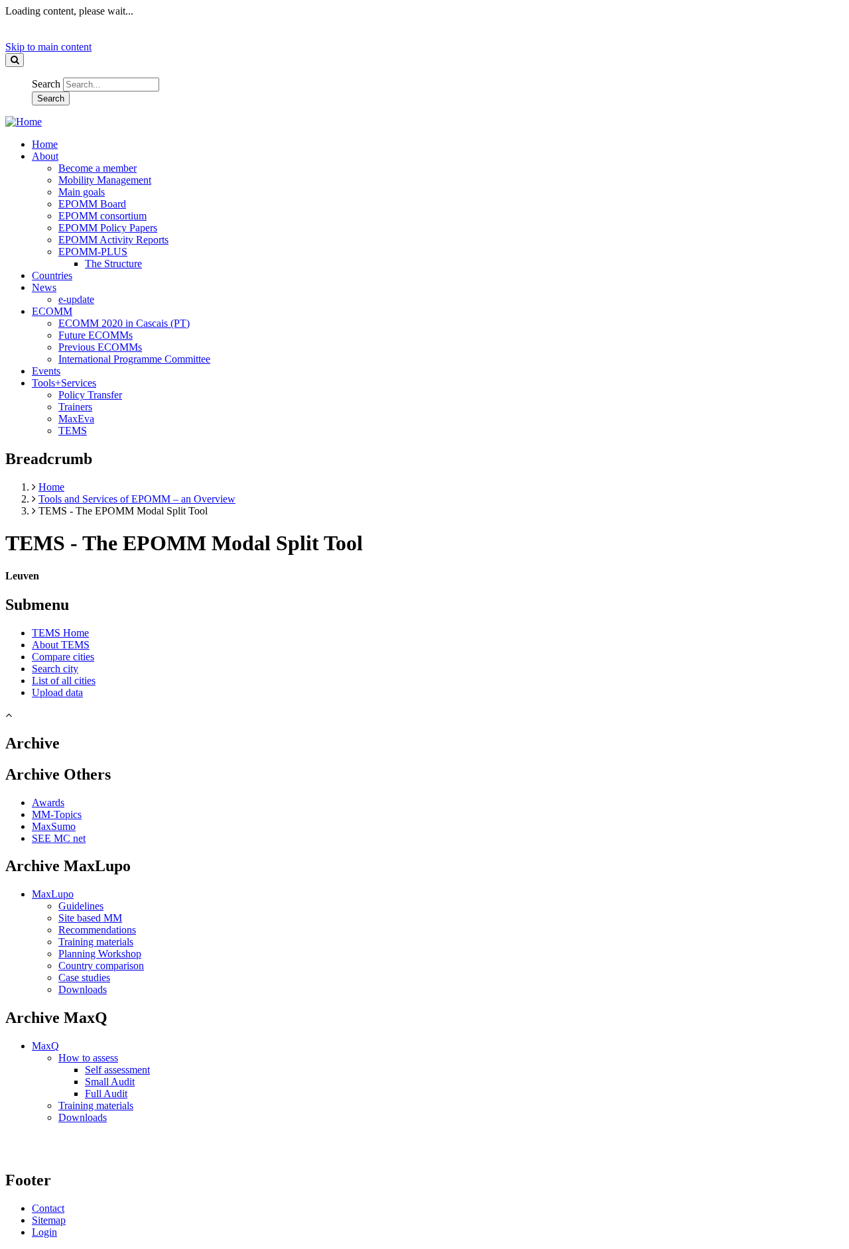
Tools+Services (64, 382)
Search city (55, 668)
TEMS (72, 430)
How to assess (88, 1057)
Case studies (84, 977)
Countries (52, 275)
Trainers (75, 406)
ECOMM (52, 311)
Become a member (97, 168)
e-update (76, 299)
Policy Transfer (90, 394)
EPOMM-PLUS (92, 251)
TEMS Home (60, 632)
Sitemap (49, 1220)
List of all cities (64, 680)
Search (46, 83)
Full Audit (106, 1093)
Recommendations (97, 929)
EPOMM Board (92, 203)
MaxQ (45, 1045)
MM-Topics (57, 814)
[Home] (23, 121)
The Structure (113, 263)
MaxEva (76, 418)
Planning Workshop (99, 953)
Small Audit (110, 1081)
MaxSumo (54, 826)
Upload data (57, 692)
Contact (48, 1208)
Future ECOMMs (95, 335)
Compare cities (63, 656)
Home (45, 144)
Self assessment (117, 1069)
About (45, 156)
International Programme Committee (134, 359)
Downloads (82, 989)
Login (44, 1232)
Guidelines (80, 906)
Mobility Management (104, 180)
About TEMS (61, 644)
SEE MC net (59, 838)
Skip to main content (48, 46)
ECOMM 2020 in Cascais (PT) (124, 323)
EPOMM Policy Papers (107, 227)
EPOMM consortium (102, 215)
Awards (48, 802)
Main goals (81, 192)
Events (46, 371)
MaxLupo (53, 894)
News (44, 287)
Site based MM (90, 917)
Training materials (95, 941)
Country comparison (101, 965)
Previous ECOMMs (100, 347)
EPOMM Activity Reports (113, 239)
